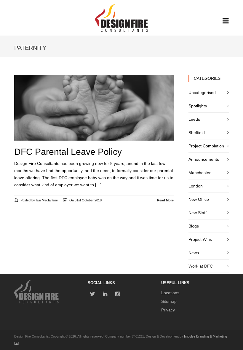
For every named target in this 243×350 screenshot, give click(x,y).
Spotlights (197, 106)
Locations (170, 292)
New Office (198, 199)
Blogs (193, 226)
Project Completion (206, 146)
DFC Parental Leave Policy (68, 152)
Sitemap (169, 301)
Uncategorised (202, 92)
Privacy (168, 310)
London (195, 186)
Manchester (199, 172)
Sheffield (196, 132)
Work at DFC (200, 266)
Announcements (203, 159)
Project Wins (200, 239)
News (193, 252)
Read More (165, 200)
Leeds (194, 119)
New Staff (197, 212)
